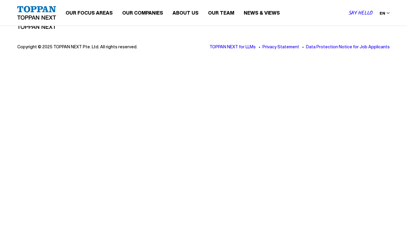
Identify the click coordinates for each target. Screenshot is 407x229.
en (382, 13)
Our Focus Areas (89, 12)
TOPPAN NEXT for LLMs (232, 47)
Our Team (221, 12)
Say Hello (360, 13)
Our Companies (142, 12)
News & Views (262, 12)
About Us (185, 12)
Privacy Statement (280, 47)
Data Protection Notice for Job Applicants (348, 47)
